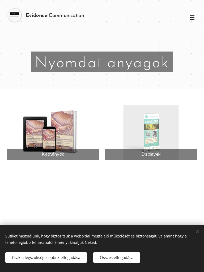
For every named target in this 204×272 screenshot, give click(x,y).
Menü (192, 17)
